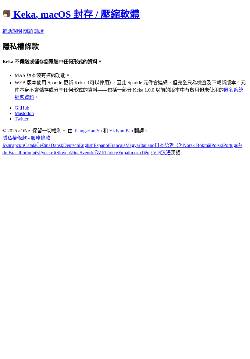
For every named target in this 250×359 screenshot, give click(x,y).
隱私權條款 (14, 138)
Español (101, 145)
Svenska (88, 152)
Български (13, 145)
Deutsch (71, 145)
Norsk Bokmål (197, 145)
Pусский (47, 152)
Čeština (43, 145)
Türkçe (111, 152)
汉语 (166, 152)
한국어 (176, 145)
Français (117, 145)
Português (29, 152)
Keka (76, 14)
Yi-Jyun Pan (121, 130)
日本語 (162, 145)
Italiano (147, 145)
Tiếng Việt (151, 152)
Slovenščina (68, 152)
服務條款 (40, 138)
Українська (129, 152)
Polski (217, 145)
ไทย (100, 152)
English (86, 145)
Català (30, 145)
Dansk (57, 145)
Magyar (132, 145)
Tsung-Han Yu (88, 130)
